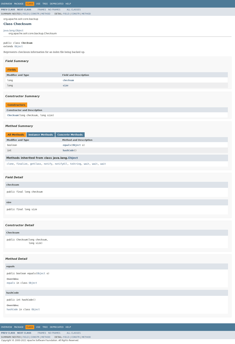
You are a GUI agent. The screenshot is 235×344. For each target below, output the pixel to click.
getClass (35, 163)
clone (10, 163)
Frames (42, 9)
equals (67, 145)
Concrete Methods (70, 134)
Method (45, 14)
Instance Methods (41, 134)
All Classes (74, 9)
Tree (45, 4)
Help (68, 4)
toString (75, 163)
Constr (35, 14)
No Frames (54, 9)
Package (19, 4)
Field (26, 14)
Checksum (12, 115)
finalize (21, 163)
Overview (6, 4)
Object (18, 46)
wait (86, 163)
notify (48, 163)
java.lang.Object (13, 30)
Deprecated (56, 4)
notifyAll (61, 163)
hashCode (68, 150)
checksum (68, 80)
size (65, 85)
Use (38, 4)
